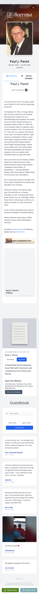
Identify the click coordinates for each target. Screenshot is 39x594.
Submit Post (19, 428)
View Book (10, 359)
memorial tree (18, 229)
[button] (19, 529)
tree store (20, 232)
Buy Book (22, 359)
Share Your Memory (13, 392)
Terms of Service (25, 585)
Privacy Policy (14, 585)
